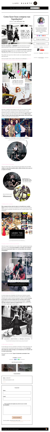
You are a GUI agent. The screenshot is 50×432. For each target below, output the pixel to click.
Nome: (4, 390)
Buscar (39, 8)
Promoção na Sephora (9, 367)
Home (11, 8)
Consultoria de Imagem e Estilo (20, 8)
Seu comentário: (6, 404)
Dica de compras (19, 21)
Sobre (14, 8)
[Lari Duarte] (25, 3)
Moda (23, 21)
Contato (28, 8)
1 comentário (15, 357)
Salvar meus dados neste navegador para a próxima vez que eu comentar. (15, 403)
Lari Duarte (41, 26)
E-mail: (4, 396)
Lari (15, 21)
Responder (4, 381)
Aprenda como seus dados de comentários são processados (21, 421)
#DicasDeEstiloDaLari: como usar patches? (25, 368)
